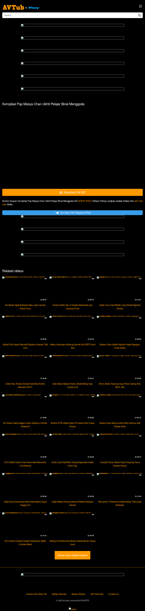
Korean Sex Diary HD (36, 594)
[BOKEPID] (21, 7)
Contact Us (113, 594)
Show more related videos (72, 555)
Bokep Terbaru (78, 594)
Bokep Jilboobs (59, 594)
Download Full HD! (74, 192)
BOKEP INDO (85, 201)
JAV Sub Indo (96, 594)
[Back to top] (137, 602)
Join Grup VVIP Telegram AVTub (75, 212)
